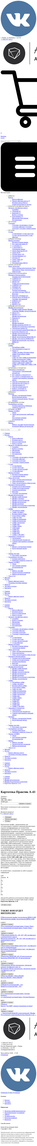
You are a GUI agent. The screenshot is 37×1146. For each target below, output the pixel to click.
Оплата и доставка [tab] (10, 819)
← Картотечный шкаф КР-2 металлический (15, 1013)
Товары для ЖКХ (14, 411)
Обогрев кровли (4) (18, 385)
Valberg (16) (16, 356)
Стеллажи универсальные (27, 228)
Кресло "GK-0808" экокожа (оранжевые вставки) (17, 1006)
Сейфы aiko (24, 361)
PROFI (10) (15, 282)
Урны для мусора (13, 266)
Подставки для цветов (19, 555)
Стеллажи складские (19, 460)
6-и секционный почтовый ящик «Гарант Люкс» (16, 928)
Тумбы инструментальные (20, 283)
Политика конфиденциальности (15, 1111)
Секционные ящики (18, 249)
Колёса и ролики (17, 215)
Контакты (8, 588)
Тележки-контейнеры (19, 290)
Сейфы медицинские (19, 359)
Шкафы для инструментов (27, 311)
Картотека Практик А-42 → (27, 1015)
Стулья (10, 232)
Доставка (8, 1102)
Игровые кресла (17, 203)
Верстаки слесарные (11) (20, 295)
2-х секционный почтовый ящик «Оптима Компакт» (18, 997)
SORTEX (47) (16, 301)
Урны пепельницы (18, 481)
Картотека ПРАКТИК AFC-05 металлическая (15, 958)
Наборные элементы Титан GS (22, 406)
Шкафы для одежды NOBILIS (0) (23, 338)
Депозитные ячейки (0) (19, 328)
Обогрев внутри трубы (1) (20, 383)
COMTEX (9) (16, 278)
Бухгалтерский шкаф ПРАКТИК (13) (24, 330)
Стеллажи (11, 223)
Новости (7, 584)
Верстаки (15, 294)
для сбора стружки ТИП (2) (21, 292)
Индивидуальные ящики (20, 242)
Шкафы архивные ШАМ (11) (21, 325)
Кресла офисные (17, 199)
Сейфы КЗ (28, 363)
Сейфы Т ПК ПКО (18, 534)
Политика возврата (11, 1118)
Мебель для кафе (17, 424)
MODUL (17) (16, 314)
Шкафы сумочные (18, 498)
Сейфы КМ (23, 364)
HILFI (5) (15, 320)
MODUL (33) (16, 304)
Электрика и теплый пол (16, 369)
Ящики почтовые (14, 240)
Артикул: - (4, 796)
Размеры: (4, 798)
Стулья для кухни (27, 233)
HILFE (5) (15, 321)
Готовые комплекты (18, 406)
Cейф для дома (17, 357)
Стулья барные (17, 233)
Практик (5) (16, 318)
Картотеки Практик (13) (20, 332)
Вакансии (8, 1119)
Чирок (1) (15, 350)
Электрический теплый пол (21, 540)
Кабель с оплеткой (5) (19, 388)
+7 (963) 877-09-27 (7, 39)
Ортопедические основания (21, 572)
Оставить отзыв (6, 905)
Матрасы (11, 393)
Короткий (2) (16, 213)
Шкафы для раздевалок (19, 335)
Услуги (7, 579)
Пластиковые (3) (17, 216)
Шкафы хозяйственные (19, 309)
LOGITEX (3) (16, 289)
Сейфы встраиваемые (29, 357)
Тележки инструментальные (21, 276)
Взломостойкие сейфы (19, 514)
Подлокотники (17, 220)
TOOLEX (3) (16, 280)
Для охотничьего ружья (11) (21, 349)
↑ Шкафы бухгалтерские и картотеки (18, 1014)
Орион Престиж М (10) (19, 251)
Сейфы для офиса (18, 352)
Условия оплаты (10, 1116)
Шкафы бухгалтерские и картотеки (23, 326)
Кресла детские (26, 204)
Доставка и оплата (11, 586)
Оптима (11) (16, 258)
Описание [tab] (8, 817)
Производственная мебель (16, 275)
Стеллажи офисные (18, 227)
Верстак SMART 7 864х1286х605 (11, 977)
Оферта (7, 1114)
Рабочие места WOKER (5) (21, 297)
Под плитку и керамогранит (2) (22, 376)
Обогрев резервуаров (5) (20, 387)
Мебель (10, 423)
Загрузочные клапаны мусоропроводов (19, 418)
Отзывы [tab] (7, 821)
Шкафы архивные (18, 323)
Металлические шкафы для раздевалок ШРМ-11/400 (17, 919)
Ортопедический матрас (20, 399)
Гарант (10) (15, 261)
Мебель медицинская (26, 426)
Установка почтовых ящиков (17, 583)
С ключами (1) (16, 246)
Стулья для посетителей (20, 235)
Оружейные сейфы (18, 347)
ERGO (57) (15, 313)
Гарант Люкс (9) (17, 259)
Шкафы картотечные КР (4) (21, 333)
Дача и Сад (11, 576)
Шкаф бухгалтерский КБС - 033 (11, 986)
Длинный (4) (16, 211)
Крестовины (24, 218)
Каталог (7, 435)
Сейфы (10, 345)
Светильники (16, 371)
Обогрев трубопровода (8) (20, 381)
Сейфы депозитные (18, 522)
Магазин (7, 577)
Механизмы (16, 218)
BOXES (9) (15, 302)
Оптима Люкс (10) (18, 254)
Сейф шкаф (20, 363)
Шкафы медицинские (19, 316)
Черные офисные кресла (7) (21, 201)
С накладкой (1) (17, 247)
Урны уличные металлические (22, 268)
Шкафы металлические (15, 307)
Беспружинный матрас (19, 397)
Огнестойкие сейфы (23, 354)
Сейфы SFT (16, 364)
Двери (14, 412)
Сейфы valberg (17, 526)
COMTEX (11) (16, 285)
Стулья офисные (17, 471)
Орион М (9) (16, 252)
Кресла (10, 197)
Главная (7, 433)
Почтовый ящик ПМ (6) (20, 263)
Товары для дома (13, 553)
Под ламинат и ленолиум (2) (21, 375)
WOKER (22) (16, 287)
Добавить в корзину (25, 803)
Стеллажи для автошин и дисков (22, 225)
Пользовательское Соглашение (14, 1113)
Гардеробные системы (15, 404)
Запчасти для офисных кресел (18, 208)
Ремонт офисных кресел (16, 581)
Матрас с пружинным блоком (21, 395)
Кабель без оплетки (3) (19, 390)
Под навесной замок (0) (19, 244)
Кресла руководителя (20, 203)
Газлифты (15, 209)
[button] (18, 103)
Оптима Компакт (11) (19, 256)
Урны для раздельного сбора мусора (23, 483)
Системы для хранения (19, 299)
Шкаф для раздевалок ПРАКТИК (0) (24, 337)
